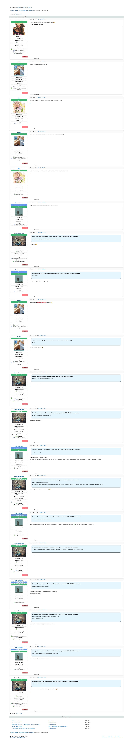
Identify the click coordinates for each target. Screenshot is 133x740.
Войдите (19, 7)
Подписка (120, 736)
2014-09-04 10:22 (42, 677)
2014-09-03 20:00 (41, 97)
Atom (106, 736)
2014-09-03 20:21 (41, 167)
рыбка (19, 61)
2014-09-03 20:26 (41, 232)
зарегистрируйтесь (27, 7)
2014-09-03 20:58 (42, 646)
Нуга (19, 98)
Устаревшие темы (52, 722)
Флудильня (50, 720)
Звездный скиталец (19, 233)
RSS (103, 736)
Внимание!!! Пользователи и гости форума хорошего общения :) (26, 724)
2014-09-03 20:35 (42, 408)
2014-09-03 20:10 (41, 131)
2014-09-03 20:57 (42, 610)
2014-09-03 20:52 (42, 542)
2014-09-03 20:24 (41, 202)
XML (109, 736)
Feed (116, 736)
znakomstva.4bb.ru (21, 737)
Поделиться (34, 58)
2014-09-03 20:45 (42, 512)
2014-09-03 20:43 (42, 475)
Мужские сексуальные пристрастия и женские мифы (23, 728)
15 (19, 14)
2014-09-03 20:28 (41, 299)
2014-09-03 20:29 (42, 335)
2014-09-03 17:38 (41, 61)
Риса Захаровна (19, 202)
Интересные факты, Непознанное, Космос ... (58, 726)
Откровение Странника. (17, 726)
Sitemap (112, 736)
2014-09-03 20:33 (42, 372)
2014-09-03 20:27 (41, 269)
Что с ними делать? (16, 722)
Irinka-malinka (19, 20)
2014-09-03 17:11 (41, 19)
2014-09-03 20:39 (42, 445)
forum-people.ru (13, 737)
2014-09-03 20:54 (42, 579)
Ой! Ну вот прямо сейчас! (17, 720)
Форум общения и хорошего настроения (20, 10)
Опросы (32, 10)
